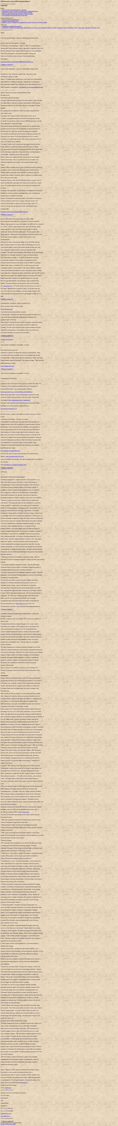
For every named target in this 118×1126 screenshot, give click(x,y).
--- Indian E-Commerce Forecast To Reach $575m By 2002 (16, 12)
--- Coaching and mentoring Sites (9, 21)
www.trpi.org (25, 812)
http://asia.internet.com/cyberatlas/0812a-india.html (14, 211)
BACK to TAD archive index (8, 1124)
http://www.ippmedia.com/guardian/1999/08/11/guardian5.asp (17, 61)
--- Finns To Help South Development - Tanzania (13, 10)
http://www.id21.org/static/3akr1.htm (10, 450)
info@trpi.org (8, 1087)
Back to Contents (7, 64)
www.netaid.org (8, 286)
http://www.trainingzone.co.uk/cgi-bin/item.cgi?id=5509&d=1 (17, 392)
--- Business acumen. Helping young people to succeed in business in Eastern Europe (24, 22)
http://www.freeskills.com (7, 366)
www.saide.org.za (5, 1116)
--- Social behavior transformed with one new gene (14, 15)
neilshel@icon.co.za (6, 1113)
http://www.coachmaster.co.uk (9, 408)
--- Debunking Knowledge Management (11, 26)
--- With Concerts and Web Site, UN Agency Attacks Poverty (17, 14)
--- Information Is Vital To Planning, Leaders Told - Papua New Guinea (19, 11)
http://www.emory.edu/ (7, 309)
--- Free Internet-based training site (10, 19)
